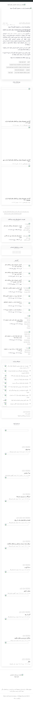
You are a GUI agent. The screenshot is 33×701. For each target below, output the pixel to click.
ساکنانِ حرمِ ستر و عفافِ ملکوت (22, 638)
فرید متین (13, 640)
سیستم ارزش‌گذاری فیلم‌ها (24, 415)
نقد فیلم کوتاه (27, 446)
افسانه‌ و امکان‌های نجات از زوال (22, 520)
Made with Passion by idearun (9, 696)
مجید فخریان (12, 522)
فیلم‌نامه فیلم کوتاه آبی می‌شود (21, 379)
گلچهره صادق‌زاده (10, 475)
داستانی (23, 446)
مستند (24, 493)
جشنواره (28, 69)
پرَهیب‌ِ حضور (27, 591)
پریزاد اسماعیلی (12, 616)
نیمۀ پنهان (27, 449)
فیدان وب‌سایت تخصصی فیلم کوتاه (16, 33)
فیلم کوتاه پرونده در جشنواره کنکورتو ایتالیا (12, 295)
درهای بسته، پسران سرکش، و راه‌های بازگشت (18, 543)
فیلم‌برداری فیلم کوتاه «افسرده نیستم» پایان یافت (12, 213)
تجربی (17, 517)
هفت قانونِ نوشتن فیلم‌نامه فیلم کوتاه (19, 400)
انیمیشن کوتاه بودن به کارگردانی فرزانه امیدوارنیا (20, 64)
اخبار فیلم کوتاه (22, 61)
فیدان (4, 22)
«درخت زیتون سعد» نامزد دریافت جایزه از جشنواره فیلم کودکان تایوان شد (16, 211)
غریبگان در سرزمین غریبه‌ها (23, 496)
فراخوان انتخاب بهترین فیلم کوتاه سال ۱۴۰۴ (18, 386)
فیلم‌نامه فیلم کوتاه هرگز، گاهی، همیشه (19, 403)
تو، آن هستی (27, 473)
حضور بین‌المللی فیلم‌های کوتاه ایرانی (22, 72)
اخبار (29, 61)
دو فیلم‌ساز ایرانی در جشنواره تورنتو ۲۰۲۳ (12, 309)
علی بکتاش (13, 663)
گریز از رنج (27, 614)
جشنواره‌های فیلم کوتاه (19, 69)
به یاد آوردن (27, 567)
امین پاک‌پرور (12, 546)
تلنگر (29, 661)
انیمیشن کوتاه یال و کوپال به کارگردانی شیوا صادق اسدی (18, 67)
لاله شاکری (13, 569)
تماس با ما (27, 413)
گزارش (20, 22)
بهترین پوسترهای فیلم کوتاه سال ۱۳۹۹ (19, 375)
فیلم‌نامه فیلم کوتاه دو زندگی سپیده (20, 383)
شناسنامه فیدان (26, 411)
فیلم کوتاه (10, 72)
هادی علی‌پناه (13, 451)
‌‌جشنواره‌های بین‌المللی (26, 22)
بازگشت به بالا (17, 698)
